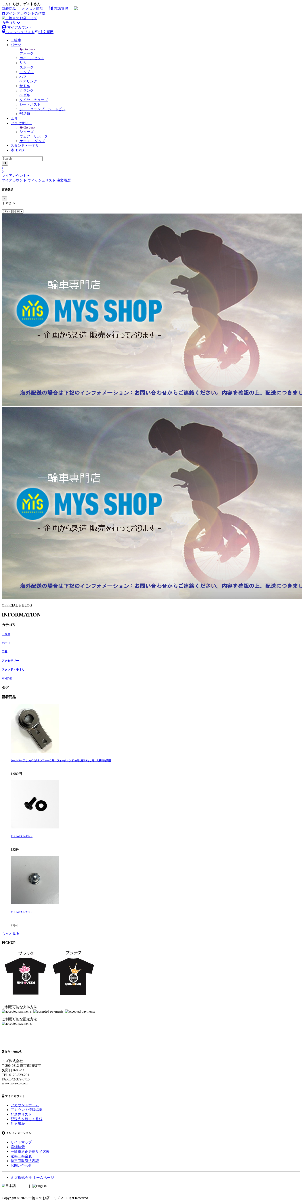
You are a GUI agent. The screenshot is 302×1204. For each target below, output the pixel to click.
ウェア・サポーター (35, 136)
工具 (14, 118)
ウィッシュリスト (19, 32)
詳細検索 (18, 1147)
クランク (26, 90)
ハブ (23, 76)
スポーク (26, 67)
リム (23, 63)
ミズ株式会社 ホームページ (32, 1177)
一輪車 (16, 40)
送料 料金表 (21, 1156)
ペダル (24, 95)
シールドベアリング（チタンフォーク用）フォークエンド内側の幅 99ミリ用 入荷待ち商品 (61, 760)
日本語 (22, 1186)
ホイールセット (31, 58)
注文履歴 (46, 32)
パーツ (16, 45)
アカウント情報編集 (26, 1110)
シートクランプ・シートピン (42, 109)
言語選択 (60, 9)
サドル (24, 86)
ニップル (26, 72)
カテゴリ (9, 23)
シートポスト (30, 104)
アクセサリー (21, 123)
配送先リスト (21, 1114)
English (53, 1186)
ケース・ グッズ (32, 141)
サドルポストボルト (21, 836)
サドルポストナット (21, 912)
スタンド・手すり (25, 145)
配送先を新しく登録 (26, 1119)
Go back (29, 49)
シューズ (26, 132)
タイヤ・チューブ (33, 100)
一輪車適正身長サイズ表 (30, 1151)
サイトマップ (21, 1142)
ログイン (9, 13)
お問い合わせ (21, 1165)
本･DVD (17, 150)
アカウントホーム (25, 1105)
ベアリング (28, 81)
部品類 (24, 114)
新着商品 (9, 9)
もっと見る (10, 933)
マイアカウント (19, 27)
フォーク (26, 53)
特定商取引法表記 (25, 1161)
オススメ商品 (32, 9)
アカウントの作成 (31, 13)
